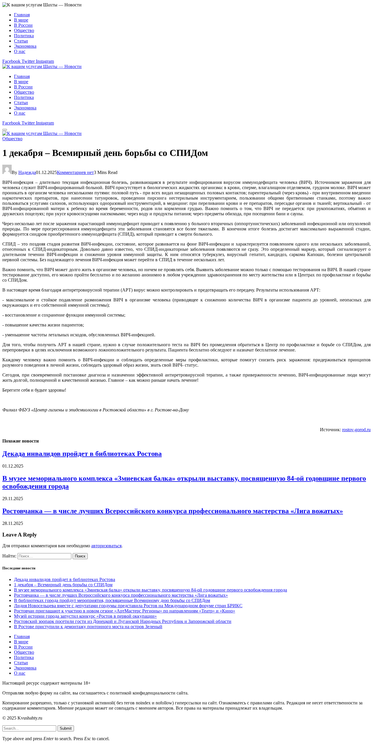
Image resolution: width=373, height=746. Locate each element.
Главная (22, 14)
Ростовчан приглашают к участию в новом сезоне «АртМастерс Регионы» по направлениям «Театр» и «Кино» (124, 610)
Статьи (21, 40)
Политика (24, 35)
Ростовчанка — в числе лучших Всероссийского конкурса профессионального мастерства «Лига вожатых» (172, 511)
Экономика (25, 46)
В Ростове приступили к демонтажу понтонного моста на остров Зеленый (88, 626)
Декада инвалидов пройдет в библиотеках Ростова (82, 453)
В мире (21, 19)
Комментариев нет (75, 172)
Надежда (27, 172)
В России (23, 25)
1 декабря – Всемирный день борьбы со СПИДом (63, 584)
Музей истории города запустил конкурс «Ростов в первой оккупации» (85, 616)
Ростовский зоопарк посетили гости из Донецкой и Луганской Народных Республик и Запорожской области (122, 621)
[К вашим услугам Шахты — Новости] (42, 66)
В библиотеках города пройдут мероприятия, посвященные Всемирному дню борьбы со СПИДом (112, 600)
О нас (19, 51)
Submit (66, 728)
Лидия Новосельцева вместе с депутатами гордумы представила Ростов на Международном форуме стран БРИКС (128, 605)
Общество (24, 30)
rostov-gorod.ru (356, 429)
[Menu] (4, 130)
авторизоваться (106, 545)
